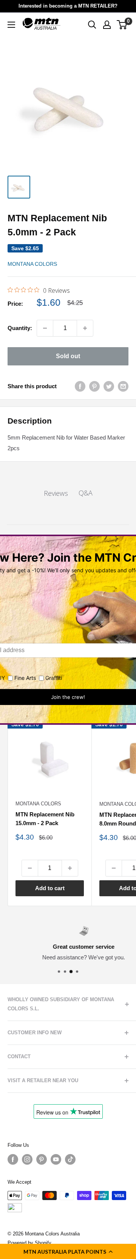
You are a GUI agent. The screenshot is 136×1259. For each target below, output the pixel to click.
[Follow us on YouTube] (56, 1159)
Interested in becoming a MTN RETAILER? (68, 6)
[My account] (107, 25)
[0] (122, 24)
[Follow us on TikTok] (70, 1159)
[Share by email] (123, 386)
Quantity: (20, 328)
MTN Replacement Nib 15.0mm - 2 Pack (44, 818)
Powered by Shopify (29, 1243)
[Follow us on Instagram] (27, 1159)
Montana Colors (32, 264)
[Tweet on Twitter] (109, 386)
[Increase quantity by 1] (85, 328)
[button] (68, 1251)
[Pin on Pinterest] (94, 386)
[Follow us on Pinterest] (41, 1159)
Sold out (68, 356)
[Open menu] (11, 25)
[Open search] (92, 25)
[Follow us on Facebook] (13, 1159)
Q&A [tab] (86, 492)
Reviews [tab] (56, 493)
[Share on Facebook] (80, 386)
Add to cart (50, 888)
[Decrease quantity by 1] (45, 328)
